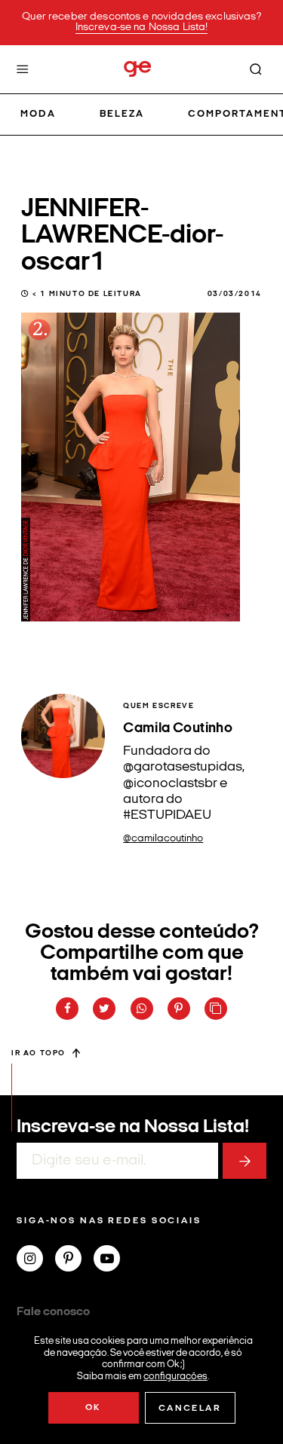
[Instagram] (36, 1260)
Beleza (122, 114)
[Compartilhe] (216, 1008)
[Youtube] (113, 1260)
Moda (38, 114)
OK (93, 1407)
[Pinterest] (74, 1260)
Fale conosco (53, 1312)
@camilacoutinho (163, 838)
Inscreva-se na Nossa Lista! (141, 27)
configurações (175, 1376)
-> (244, 1161)
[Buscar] (255, 69)
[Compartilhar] (67, 1008)
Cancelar (189, 1408)
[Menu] (23, 69)
